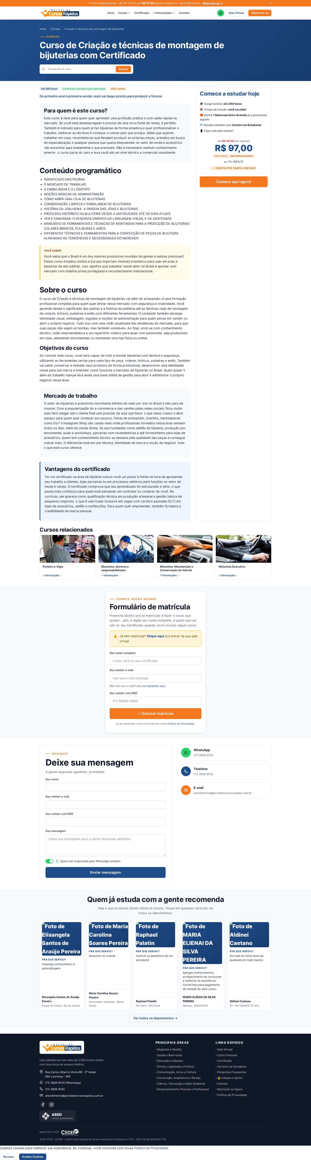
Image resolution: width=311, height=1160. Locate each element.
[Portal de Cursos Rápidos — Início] (60, 13)
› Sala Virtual (224, 1049)
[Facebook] (43, 1104)
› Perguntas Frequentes (231, 1072)
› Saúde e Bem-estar (169, 1055)
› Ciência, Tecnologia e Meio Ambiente (180, 1083)
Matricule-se (259, 13)
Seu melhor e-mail (121, 670)
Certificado (141, 13)
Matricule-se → (213, 3)
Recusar (8, 1156)
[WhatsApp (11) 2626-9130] (220, 13)
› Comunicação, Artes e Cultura (176, 1072)
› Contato (222, 1083)
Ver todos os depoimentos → (155, 1018)
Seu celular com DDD (123, 693)
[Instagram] (51, 1104)
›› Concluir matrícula (155, 713)
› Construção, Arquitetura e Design (178, 1078)
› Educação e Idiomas (169, 1060)
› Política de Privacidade (231, 1095)
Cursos (122, 13)
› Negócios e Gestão (169, 1049)
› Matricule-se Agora (229, 1089)
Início (110, 13)
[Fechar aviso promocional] (271, 3)
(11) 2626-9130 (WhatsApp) (63, 1082)
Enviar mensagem (105, 872)
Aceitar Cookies (32, 1156)
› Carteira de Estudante (231, 1066)
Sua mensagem (56, 831)
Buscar (123, 69)
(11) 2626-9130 (55, 1089)
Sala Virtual (236, 13)
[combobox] (80, 69)
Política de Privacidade (181, 723)
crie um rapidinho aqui (150, 686)
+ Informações (162, 13)
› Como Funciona (226, 1055)
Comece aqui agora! (233, 182)
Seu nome (52, 779)
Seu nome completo (123, 653)
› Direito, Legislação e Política (175, 1066)
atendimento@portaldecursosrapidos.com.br (74, 1095)
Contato (184, 13)
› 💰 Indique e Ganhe (229, 1078)
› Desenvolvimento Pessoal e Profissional (182, 1089)
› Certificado (224, 1060)
